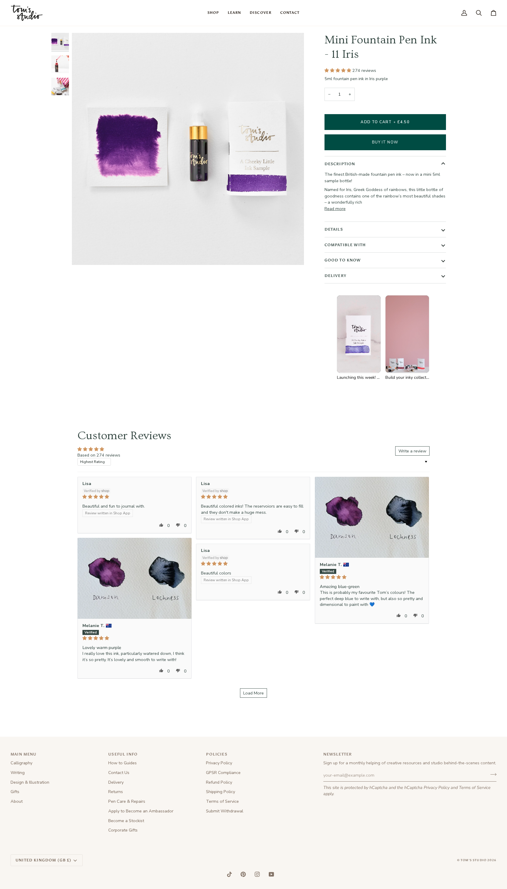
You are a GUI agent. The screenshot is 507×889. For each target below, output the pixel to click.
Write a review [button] (412, 451)
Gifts (15, 792)
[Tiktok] (229, 874)
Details (334, 229)
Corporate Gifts (123, 830)
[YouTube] (271, 874)
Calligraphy (21, 763)
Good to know (343, 260)
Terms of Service (475, 787)
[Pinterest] (243, 874)
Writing (18, 772)
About (17, 801)
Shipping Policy (220, 792)
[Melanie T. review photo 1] (372, 517)
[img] (134, 497)
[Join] (491, 774)
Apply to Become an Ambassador (140, 811)
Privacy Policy (436, 787)
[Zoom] (83, 254)
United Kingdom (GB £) (44, 860)
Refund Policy (219, 782)
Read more (335, 209)
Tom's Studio (473, 860)
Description (340, 164)
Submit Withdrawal (224, 811)
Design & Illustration (30, 782)
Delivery (335, 275)
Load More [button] (253, 693)
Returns (115, 792)
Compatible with (345, 244)
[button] (213, 13)
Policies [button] (216, 754)
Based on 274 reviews (98, 455)
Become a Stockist (126, 821)
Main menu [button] (24, 754)
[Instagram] (257, 874)
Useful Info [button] (123, 754)
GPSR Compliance (223, 772)
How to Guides (122, 763)
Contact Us (118, 772)
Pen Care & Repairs (126, 801)
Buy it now (385, 142)
